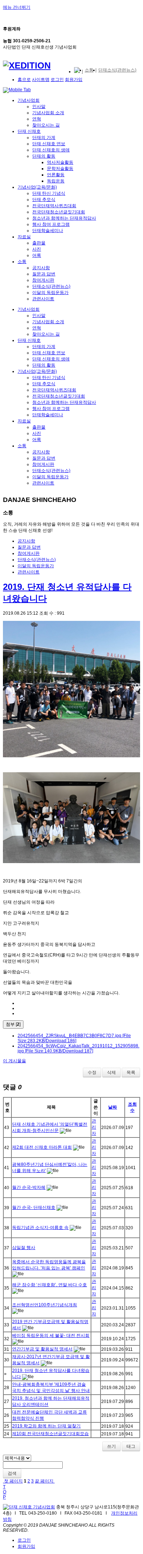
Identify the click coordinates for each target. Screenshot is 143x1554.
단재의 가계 (43, 137)
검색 (12, 1473)
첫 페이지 (13, 1481)
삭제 (111, 1072)
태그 (130, 1446)
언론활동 (56, 174)
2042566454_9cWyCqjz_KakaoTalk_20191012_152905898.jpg (78, 1048)
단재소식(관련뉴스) (51, 286)
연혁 (36, 118)
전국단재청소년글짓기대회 (58, 211)
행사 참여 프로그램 (51, 224)
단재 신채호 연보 (48, 143)
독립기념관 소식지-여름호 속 (40, 1227)
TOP (4, 1492)
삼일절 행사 (23, 1247)
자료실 (24, 236)
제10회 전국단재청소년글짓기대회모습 (50, 1433)
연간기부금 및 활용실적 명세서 (42, 1349)
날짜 (112, 1107)
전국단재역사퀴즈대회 (54, 205)
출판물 (38, 243)
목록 (130, 1072)
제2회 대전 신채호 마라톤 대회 (42, 1147)
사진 (36, 249)
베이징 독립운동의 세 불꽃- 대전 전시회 (50, 1335)
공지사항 (41, 267)
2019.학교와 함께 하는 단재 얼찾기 (46, 1426)
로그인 (57, 79)
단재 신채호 (29, 131)
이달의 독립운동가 (50, 292)
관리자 (94, 1127)
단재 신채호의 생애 (51, 149)
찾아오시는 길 (46, 125)
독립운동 (56, 180)
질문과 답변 (43, 274)
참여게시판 (43, 280)
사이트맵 (41, 79)
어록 (36, 255)
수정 (92, 1072)
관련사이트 (43, 298)
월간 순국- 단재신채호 (33, 1207)
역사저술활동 (60, 162)
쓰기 (111, 1446)
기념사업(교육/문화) (37, 187)
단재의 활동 (43, 156)
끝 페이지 (45, 1481)
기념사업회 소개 (48, 112)
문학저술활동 (60, 168)
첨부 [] (13, 1024)
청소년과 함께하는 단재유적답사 (64, 218)
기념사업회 (29, 100)
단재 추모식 (43, 199)
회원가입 (73, 79)
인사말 (38, 106)
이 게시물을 (14, 1060)
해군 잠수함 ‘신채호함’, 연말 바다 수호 (49, 1284)
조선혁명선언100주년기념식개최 (44, 1304)
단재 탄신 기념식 (48, 193)
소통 (22, 261)
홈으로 (24, 79)
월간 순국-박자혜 (28, 1187)
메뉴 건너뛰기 (16, 7)
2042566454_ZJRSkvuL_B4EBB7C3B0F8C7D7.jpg (74, 1038)
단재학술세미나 (47, 230)
